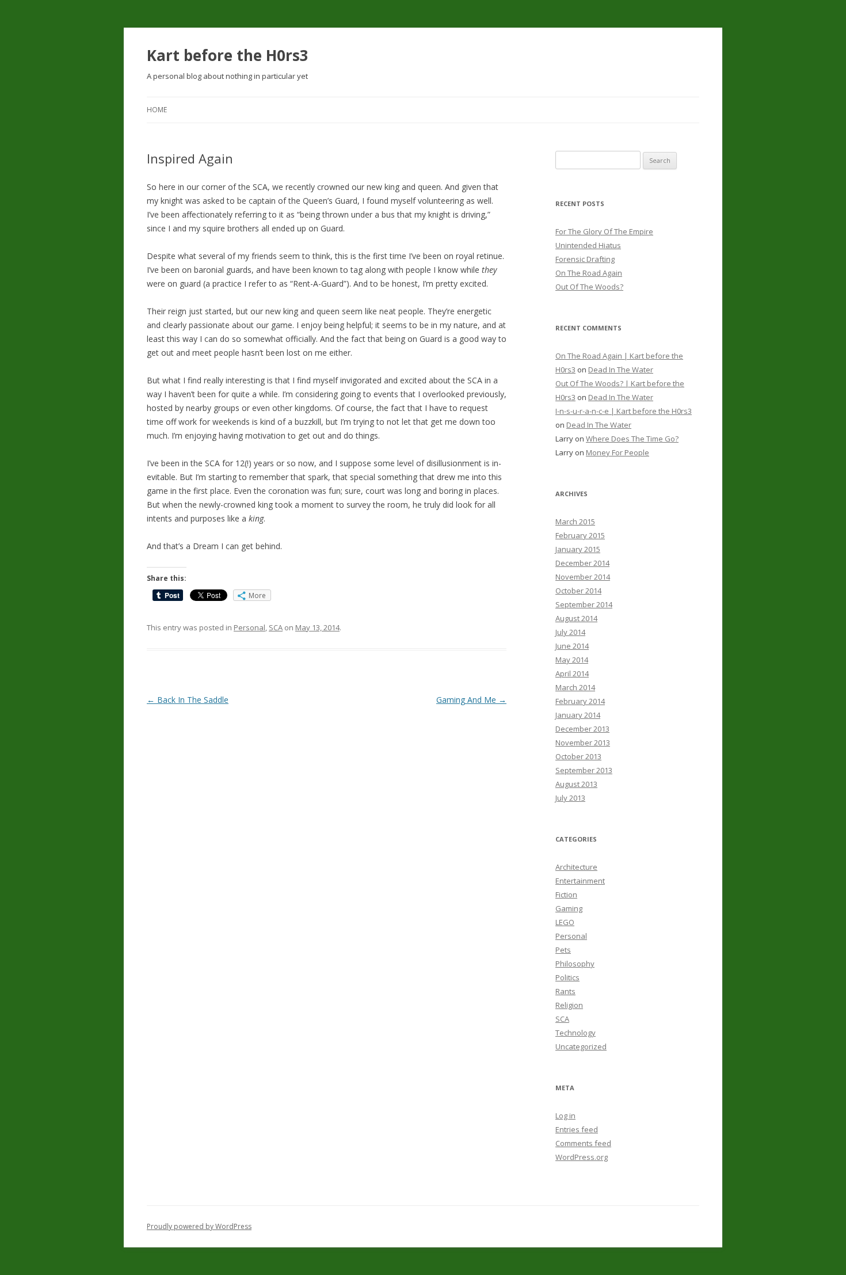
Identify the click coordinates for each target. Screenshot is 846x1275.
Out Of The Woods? (589, 286)
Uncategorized (581, 1046)
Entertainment (580, 881)
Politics (567, 977)
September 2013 (583, 770)
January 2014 (577, 715)
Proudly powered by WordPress (199, 1226)
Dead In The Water (620, 369)
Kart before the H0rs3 (227, 55)
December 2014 (582, 563)
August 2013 (576, 784)
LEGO (564, 922)
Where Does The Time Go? (632, 438)
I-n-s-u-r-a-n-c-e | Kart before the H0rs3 (623, 411)
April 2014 (572, 673)
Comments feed (583, 1143)
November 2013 (582, 742)
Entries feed (576, 1129)
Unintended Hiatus (588, 245)
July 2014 (570, 632)
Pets (563, 950)
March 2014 (575, 687)
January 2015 (577, 549)
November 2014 (582, 577)
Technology (575, 1032)
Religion (569, 1005)
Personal (249, 627)
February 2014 (580, 701)
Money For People (617, 452)
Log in (565, 1115)
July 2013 (570, 798)
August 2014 (576, 618)
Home (157, 110)
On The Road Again (588, 273)
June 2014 (572, 646)
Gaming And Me (471, 699)
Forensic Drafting (585, 259)
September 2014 (583, 604)
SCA (276, 627)
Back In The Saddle (187, 699)
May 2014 (571, 659)
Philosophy (575, 963)
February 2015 (580, 535)
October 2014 (578, 590)
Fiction (566, 894)
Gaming (568, 908)
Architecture (576, 867)
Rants (565, 991)
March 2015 (575, 521)
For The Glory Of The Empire (604, 231)
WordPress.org (581, 1157)
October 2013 (578, 756)
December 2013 (582, 729)
